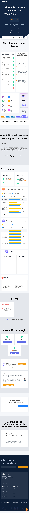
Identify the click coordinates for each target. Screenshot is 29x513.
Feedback (14, 493)
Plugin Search (4, 494)
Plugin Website (7, 116)
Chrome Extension (4, 496)
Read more (8, 319)
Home (3, 488)
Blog (13, 491)
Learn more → (16, 123)
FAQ (13, 494)
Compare (14, 37)
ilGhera (22, 14)
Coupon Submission (5, 493)
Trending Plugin (4, 491)
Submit (23, 406)
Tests (9, 37)
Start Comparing (21, 364)
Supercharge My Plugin (9, 385)
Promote (14, 488)
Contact (14, 496)
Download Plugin (2, 116)
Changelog (20, 37)
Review (4, 37)
